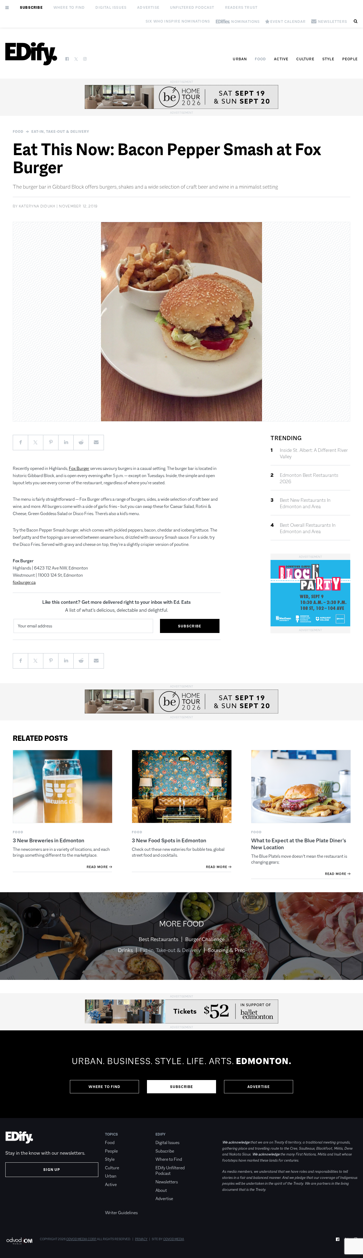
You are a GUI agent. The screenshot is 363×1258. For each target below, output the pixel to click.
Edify (160, 1134)
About (161, 1190)
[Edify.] (31, 53)
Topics (111, 1134)
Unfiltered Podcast (192, 7)
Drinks (125, 950)
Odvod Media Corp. (81, 1239)
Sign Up (51, 1169)
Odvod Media (173, 1239)
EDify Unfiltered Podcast (170, 1170)
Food (260, 59)
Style (328, 59)
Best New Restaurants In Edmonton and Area (305, 503)
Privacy (141, 1239)
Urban (240, 59)
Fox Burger (79, 468)
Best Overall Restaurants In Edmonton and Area (308, 528)
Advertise (148, 7)
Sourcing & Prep (226, 950)
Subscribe (31, 7)
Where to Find (69, 7)
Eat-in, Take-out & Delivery (60, 131)
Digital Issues (110, 7)
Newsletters (166, 1182)
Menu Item (115, 1204)
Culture (305, 59)
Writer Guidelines (121, 1213)
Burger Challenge (205, 939)
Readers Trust (241, 7)
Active (281, 59)
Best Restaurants (158, 939)
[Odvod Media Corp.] (19, 1241)
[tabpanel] (181, 1074)
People (350, 59)
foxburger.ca (24, 582)
